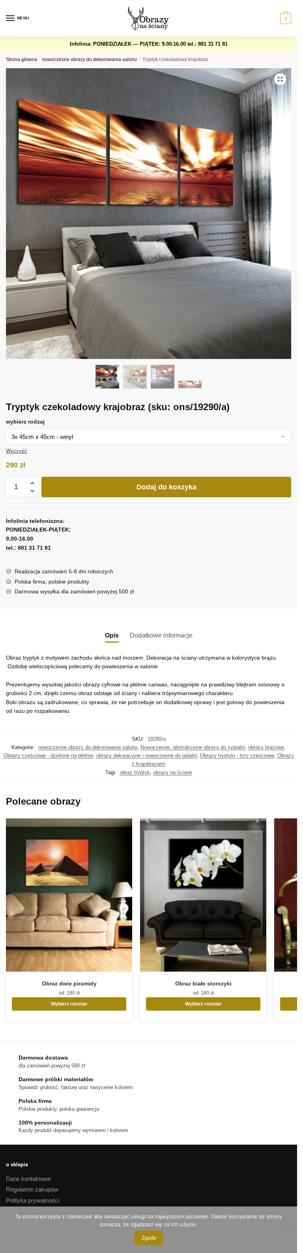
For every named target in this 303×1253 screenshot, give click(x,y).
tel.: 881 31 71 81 (207, 44)
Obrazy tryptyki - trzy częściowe (237, 755)
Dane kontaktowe (28, 1178)
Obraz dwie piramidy (69, 983)
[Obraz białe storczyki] (203, 895)
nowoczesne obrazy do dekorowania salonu (89, 59)
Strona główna (21, 59)
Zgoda (149, 1238)
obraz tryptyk (135, 772)
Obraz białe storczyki (203, 983)
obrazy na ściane (172, 772)
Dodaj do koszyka (166, 487)
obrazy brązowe (266, 747)
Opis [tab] (112, 635)
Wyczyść (16, 451)
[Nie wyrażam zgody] (287, 1230)
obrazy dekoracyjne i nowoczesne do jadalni (146, 755)
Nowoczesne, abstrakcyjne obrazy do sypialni (192, 747)
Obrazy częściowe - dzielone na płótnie (48, 755)
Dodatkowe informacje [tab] (161, 635)
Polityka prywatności (32, 1200)
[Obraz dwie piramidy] (69, 895)
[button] (280, 79)
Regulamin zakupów (32, 1189)
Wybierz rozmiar (69, 1004)
